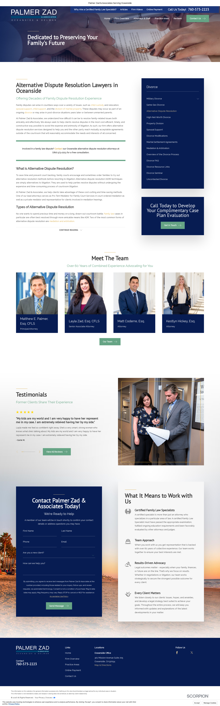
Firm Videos (137, 9)
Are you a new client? (33, 553)
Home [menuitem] (107, 18)
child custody (97, 105)
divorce (28, 112)
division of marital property (68, 109)
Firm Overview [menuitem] (122, 18)
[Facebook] (177, 652)
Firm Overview (72, 659)
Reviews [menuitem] (178, 18)
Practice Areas (72, 664)
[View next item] (39, 452)
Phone (26, 542)
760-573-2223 (198, 9)
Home (68, 653)
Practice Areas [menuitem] (162, 18)
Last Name (66, 531)
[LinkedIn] (199, 652)
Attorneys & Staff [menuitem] (142, 18)
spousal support (24, 109)
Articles (124, 9)
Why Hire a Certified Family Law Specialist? (95, 9)
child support (39, 109)
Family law (109, 214)
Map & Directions (103, 665)
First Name (28, 531)
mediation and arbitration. (62, 221)
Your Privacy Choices (43, 698)
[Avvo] (184, 652)
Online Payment (154, 9)
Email (64, 542)
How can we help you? (34, 563)
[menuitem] (171, 99)
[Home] (34, 15)
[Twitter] (191, 652)
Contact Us (70, 676)
